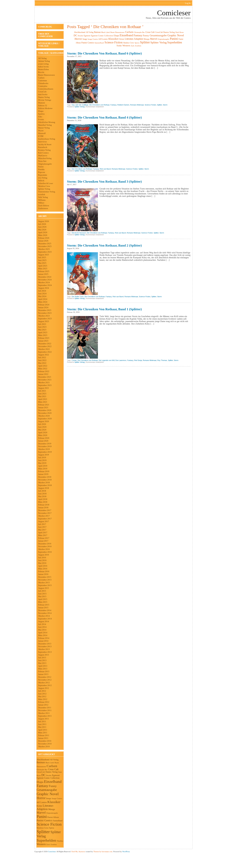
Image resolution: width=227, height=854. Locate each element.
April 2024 (42, 299)
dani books (42, 94)
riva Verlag (42, 178)
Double (48, 775)
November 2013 (45, 646)
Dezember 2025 (44, 243)
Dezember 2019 (44, 443)
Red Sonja (138, 360)
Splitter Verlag (44, 189)
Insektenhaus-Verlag (46, 139)
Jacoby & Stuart (44, 144)
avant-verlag (43, 64)
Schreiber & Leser (45, 183)
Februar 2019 (43, 471)
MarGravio (42, 155)
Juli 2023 (42, 324)
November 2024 (45, 279)
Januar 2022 (43, 374)
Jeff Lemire (42, 802)
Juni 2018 (42, 493)
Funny (53, 786)
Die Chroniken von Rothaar (99, 105)
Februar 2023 (43, 338)
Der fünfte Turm (78, 296)
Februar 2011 (43, 735)
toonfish (41, 194)
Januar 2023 (43, 341)
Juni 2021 (42, 393)
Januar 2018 (43, 507)
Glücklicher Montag (46, 122)
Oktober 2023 (44, 316)
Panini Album (53, 817)
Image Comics (57, 798)
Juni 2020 (42, 427)
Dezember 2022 (44, 343)
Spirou (51, 828)
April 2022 (42, 366)
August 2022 (43, 355)
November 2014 (45, 613)
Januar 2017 (43, 541)
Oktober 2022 (44, 349)
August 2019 (43, 455)
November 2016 (45, 546)
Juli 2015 (42, 591)
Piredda (41, 169)
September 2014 (45, 618)
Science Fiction (49, 824)
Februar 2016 (43, 571)
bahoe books (43, 66)
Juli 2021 (42, 391)
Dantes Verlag (44, 97)
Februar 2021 (43, 405)
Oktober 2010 (44, 746)
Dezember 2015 (44, 577)
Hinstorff (42, 133)
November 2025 (45, 246)
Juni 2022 (42, 360)
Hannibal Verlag (45, 125)
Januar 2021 (43, 407)
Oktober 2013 (44, 649)
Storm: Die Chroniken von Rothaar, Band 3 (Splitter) (104, 181)
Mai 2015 (42, 596)
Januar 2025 (43, 274)
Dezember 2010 (44, 741)
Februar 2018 (43, 505)
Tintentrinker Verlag (46, 191)
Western (41, 844)
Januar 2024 (43, 307)
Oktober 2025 (44, 249)
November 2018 (45, 480)
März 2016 (42, 568)
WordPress (126, 851)
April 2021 (42, 399)
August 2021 (43, 388)
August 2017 (43, 521)
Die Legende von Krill (106, 360)
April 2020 (42, 432)
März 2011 (42, 732)
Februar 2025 (43, 271)
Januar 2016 (43, 574)
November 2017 (45, 513)
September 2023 (45, 318)
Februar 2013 (43, 671)
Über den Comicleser (45, 35)
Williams (42, 200)
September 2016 (45, 552)
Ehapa (40, 111)
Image (48, 798)
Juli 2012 (42, 691)
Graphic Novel (48, 794)
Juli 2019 (42, 457)
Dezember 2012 (44, 677)
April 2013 (42, 666)
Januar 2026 (43, 241)
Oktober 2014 (44, 616)
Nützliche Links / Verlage (48, 44)
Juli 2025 (42, 257)
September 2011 (45, 716)
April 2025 (42, 266)
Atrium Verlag (44, 61)
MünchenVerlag (45, 158)
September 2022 (45, 352)
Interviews (42, 141)
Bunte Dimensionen (46, 75)
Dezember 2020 (44, 410)
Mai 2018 (42, 496)
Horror (41, 798)
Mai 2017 (42, 530)
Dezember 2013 (44, 644)
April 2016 (42, 566)
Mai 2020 (42, 430)
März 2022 (42, 368)
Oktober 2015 (44, 582)
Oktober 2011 (44, 713)
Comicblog (45, 27)
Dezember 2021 (44, 377)
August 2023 (43, 321)
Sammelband (57, 821)
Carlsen (41, 78)
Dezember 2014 (44, 610)
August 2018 (43, 488)
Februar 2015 (43, 605)
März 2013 (42, 669)
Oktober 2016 (44, 549)
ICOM (40, 136)
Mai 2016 (42, 563)
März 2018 (42, 502)
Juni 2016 (42, 560)
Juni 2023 (42, 327)
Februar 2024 (43, 305)
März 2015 (42, 602)
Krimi (39, 806)
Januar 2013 (43, 674)
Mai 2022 (42, 363)
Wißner (41, 203)
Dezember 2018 (44, 477)
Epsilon (41, 114)
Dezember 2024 (44, 277)
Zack (48, 844)
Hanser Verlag (44, 128)
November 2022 (45, 346)
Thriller (60, 841)
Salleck (41, 180)
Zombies (53, 844)
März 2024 (42, 302)
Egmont (56, 775)
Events (41, 119)
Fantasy (42, 786)
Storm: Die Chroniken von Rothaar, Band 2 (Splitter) (104, 245)
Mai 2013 (42, 663)
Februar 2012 (43, 702)
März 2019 (42, 468)
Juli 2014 (42, 624)
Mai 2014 (42, 630)
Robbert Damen (123, 105)
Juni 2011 (42, 724)
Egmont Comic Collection (48, 778)
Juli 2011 (42, 721)
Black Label (50, 763)
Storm (165, 105)
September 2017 (45, 518)
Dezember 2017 (44, 510)
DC (43, 775)
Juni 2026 (42, 227)
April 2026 (42, 232)
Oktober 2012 (44, 682)
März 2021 (42, 402)
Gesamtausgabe (47, 790)
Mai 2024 (42, 296)
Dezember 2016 (44, 543)
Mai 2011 (42, 727)
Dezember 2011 (44, 707)
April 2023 (42, 332)
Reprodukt (42, 175)
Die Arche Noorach (79, 233)
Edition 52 (42, 105)
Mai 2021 (42, 396)
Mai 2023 (42, 330)
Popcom (41, 172)
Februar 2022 (43, 371)
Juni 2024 (42, 293)
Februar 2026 (43, 238)
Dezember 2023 (44, 310)
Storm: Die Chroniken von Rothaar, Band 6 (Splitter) (104, 53)
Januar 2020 (43, 441)
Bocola (41, 72)
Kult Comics (43, 153)
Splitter (43, 831)
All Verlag (42, 58)
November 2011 (45, 710)
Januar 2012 (43, 705)
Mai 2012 (42, 696)
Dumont (41, 103)
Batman (41, 762)
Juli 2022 (42, 357)
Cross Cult (53, 769)
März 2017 (42, 535)
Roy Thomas (162, 360)
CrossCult (42, 91)
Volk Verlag (43, 197)
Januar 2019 (43, 474)
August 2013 (43, 655)
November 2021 (45, 380)
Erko (40, 116)
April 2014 (42, 632)
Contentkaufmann (45, 89)
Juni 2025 (42, 260)
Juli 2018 (42, 491)
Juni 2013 (42, 660)
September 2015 (45, 585)
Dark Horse (179, 32)
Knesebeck (42, 147)
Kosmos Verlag (44, 150)
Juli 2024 (42, 291)
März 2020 (42, 435)
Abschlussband (43, 759)
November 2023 (45, 313)
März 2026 (42, 235)
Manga (51, 809)
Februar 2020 (43, 438)
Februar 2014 (43, 638)
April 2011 (42, 730)
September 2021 (45, 385)
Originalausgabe (45, 164)
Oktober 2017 (44, 516)
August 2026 (43, 221)
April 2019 (42, 466)
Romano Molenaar (137, 105)
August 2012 (43, 688)
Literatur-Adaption (45, 807)
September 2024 (45, 285)
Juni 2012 (42, 694)
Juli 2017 (42, 524)
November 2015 (45, 580)
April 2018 (42, 499)
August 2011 (43, 719)
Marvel (41, 812)
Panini (41, 166)
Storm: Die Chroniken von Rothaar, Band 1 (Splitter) (104, 309)
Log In (188, 3)
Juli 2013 (42, 657)
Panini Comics (44, 820)
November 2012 (45, 680)
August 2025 (43, 254)
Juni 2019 (42, 460)
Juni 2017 (42, 527)
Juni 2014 (42, 627)
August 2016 (43, 555)
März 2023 (42, 335)
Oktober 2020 (44, 416)
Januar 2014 (43, 641)
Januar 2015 (43, 607)
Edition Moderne (45, 108)
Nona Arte (42, 161)
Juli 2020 (42, 424)
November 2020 (45, 413)
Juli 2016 (42, 557)
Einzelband (53, 781)
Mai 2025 (42, 263)
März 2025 (42, 268)
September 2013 (45, 652)
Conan (74, 360)
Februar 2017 (43, 538)
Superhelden (46, 840)
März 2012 (42, 699)
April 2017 (42, 532)
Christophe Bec (42, 769)
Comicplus (42, 86)
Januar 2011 (43, 738)
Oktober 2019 (44, 449)
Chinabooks (43, 83)
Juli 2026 (42, 224)
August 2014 (43, 621)
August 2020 (43, 421)
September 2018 (45, 485)
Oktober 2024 (44, 282)
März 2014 (42, 635)
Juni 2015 (42, 593)
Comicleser (174, 13)
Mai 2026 (42, 229)
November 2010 (45, 744)
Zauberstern (43, 208)
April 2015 (42, 599)
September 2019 (45, 452)
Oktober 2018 (44, 482)
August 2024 (43, 288)
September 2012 (45, 685)
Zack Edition (43, 205)
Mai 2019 (42, 463)
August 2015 (43, 588)
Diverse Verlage (44, 100)
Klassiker (53, 802)
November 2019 (45, 446)
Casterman (42, 80)
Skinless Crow (44, 186)
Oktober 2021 (44, 382)
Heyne (41, 130)
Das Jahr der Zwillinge (80, 105)
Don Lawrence (120, 360)
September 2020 (45, 418)
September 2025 (45, 252)
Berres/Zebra (43, 69)
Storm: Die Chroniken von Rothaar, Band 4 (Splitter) (104, 117)
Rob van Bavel (105, 169)
